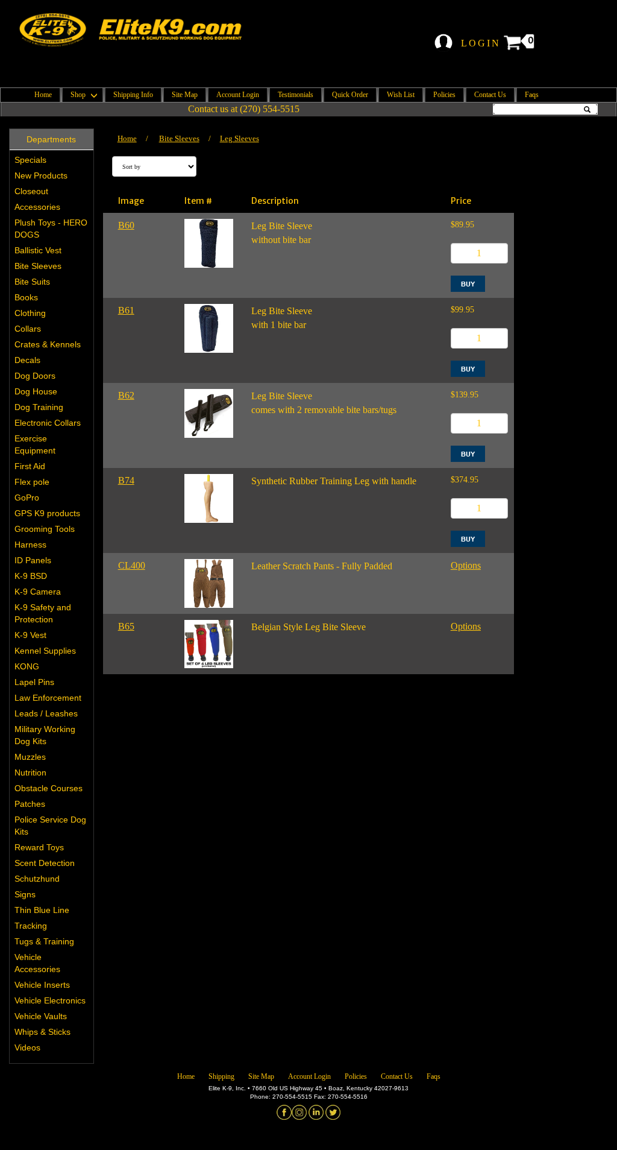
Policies (444, 94)
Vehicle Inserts (42, 985)
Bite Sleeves (37, 266)
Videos (27, 1047)
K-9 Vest (30, 635)
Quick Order (350, 94)
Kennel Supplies (45, 651)
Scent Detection (44, 863)
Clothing (30, 313)
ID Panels (32, 560)
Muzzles (30, 757)
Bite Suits (32, 281)
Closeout (31, 191)
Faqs (532, 94)
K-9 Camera (37, 591)
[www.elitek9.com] (138, 30)
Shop (78, 94)
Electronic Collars (47, 423)
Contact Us (490, 94)
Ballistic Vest (37, 250)
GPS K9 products (47, 513)
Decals (27, 360)
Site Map (185, 94)
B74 (126, 480)
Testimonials (295, 94)
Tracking (30, 925)
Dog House (35, 391)
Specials (30, 160)
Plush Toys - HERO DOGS (50, 228)
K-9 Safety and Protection (42, 613)
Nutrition (30, 772)
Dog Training (38, 407)
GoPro (26, 497)
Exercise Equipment (34, 444)
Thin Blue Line (41, 910)
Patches (29, 804)
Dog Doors (34, 376)
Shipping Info (133, 94)
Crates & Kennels (47, 344)
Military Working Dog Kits (44, 735)
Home (43, 94)
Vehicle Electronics (50, 1000)
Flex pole (31, 482)
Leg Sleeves (239, 138)
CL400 (131, 565)
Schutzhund (37, 878)
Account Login (237, 94)
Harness (30, 544)
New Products (40, 175)
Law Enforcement (47, 698)
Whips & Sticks (42, 1032)
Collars (27, 328)
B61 (126, 310)
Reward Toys (39, 847)
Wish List (401, 94)
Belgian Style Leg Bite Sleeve (308, 627)
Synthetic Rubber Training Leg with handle (333, 481)
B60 (126, 225)
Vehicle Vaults (40, 1016)
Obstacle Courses (48, 788)
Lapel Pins (34, 682)
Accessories (37, 207)
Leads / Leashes (46, 713)
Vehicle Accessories (37, 963)
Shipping (221, 1076)
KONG (26, 666)
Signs (25, 894)
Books (26, 297)
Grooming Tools (44, 529)
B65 (126, 626)
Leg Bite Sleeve (281, 226)
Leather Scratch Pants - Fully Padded (321, 566)
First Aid (29, 466)
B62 (126, 395)
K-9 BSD (30, 576)
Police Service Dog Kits (50, 825)
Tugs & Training (44, 941)
